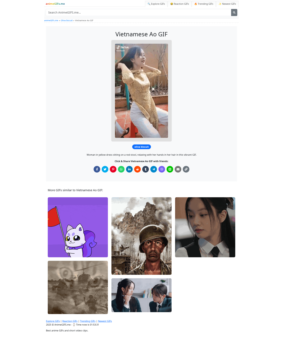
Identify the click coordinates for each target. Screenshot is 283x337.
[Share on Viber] (161, 169)
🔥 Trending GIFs (203, 3)
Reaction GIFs (70, 321)
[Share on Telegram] (153, 169)
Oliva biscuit (67, 20)
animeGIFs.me (51, 20)
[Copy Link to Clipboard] (186, 169)
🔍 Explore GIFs (156, 3)
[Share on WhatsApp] (121, 169)
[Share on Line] (170, 169)
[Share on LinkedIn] (129, 169)
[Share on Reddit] (137, 169)
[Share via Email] (178, 169)
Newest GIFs (105, 321)
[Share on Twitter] (105, 169)
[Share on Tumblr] (145, 169)
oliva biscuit (141, 146)
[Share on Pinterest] (113, 169)
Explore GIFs (53, 321)
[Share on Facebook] (97, 169)
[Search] (234, 12)
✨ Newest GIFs (227, 3)
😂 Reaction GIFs (179, 3)
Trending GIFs (88, 321)
